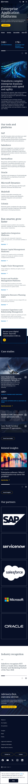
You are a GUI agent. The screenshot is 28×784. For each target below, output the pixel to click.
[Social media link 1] (2, 760)
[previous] (22, 53)
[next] (26, 32)
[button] (6, 767)
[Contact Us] (23, 1)
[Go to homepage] (4, 2)
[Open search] (20, 1)
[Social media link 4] (17, 760)
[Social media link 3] (12, 760)
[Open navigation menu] (26, 1)
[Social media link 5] (22, 760)
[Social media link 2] (7, 760)
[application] (14, 777)
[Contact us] (14, 336)
